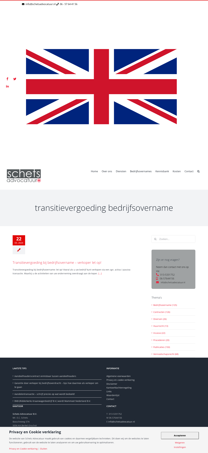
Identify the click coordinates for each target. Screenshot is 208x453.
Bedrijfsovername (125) (165, 305)
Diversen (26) (160, 319)
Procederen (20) (161, 340)
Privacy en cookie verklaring (120, 379)
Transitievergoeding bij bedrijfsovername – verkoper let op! (57, 262)
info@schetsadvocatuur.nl (41, 4)
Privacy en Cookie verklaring (23, 449)
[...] (100, 273)
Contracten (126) (161, 312)
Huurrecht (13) (160, 326)
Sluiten (43, 449)
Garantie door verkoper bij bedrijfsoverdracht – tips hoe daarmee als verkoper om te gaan (56, 385)
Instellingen (180, 447)
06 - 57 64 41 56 (68, 4)
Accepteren (180, 435)
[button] (198, 171)
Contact (110, 399)
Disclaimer (112, 383)
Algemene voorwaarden (118, 376)
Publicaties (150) (161, 347)
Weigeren (180, 443)
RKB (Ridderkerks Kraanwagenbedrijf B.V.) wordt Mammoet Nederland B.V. (52, 401)
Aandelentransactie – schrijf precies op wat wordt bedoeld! (44, 394)
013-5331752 (167, 274)
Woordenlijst (112, 395)
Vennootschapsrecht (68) (165, 354)
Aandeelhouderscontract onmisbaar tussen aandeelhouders (45, 376)
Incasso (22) (159, 333)
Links (109, 391)
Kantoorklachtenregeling (119, 387)
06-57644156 (167, 278)
